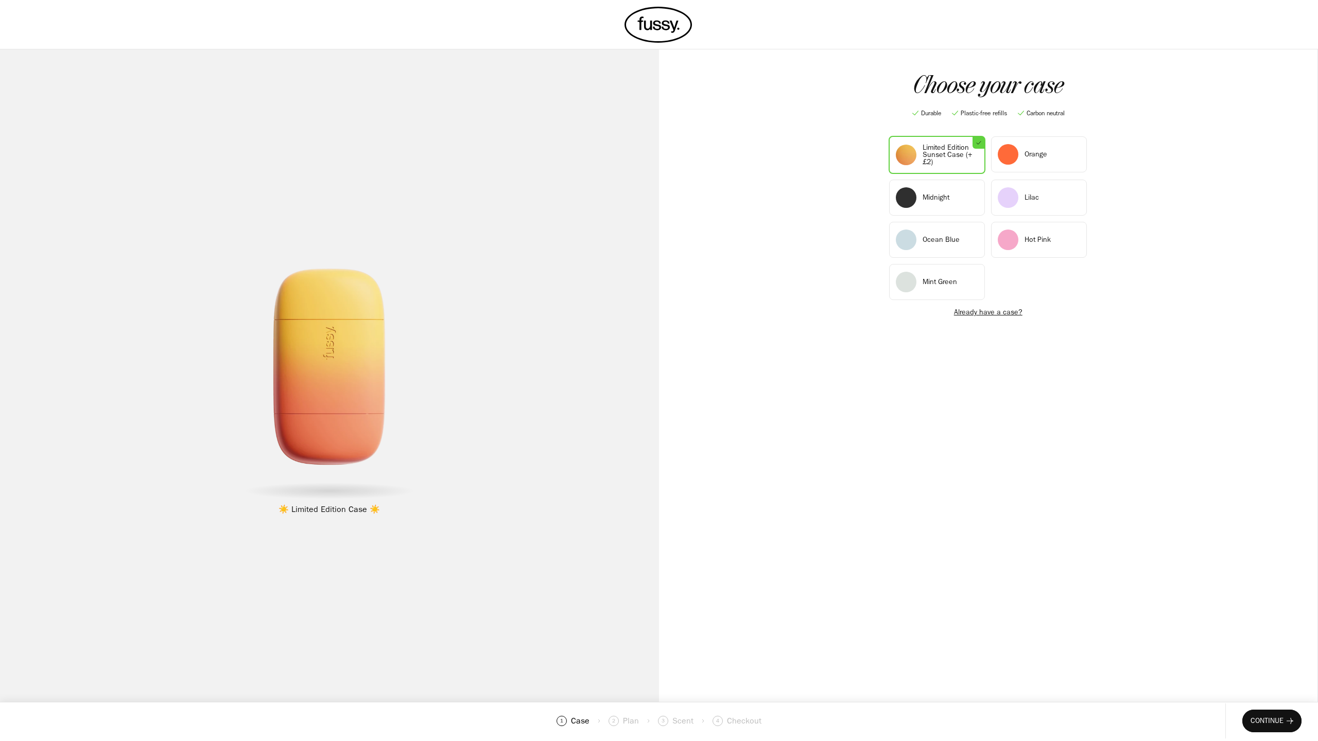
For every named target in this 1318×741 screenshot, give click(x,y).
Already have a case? (988, 312)
